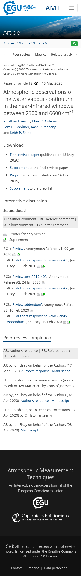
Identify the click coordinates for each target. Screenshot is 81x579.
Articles (9, 43)
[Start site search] (74, 43)
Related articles (62, 54)
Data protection (56, 568)
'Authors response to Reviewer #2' (41, 288)
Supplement (19, 167)
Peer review (21, 54)
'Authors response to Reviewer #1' (41, 260)
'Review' (18, 248)
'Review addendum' (27, 304)
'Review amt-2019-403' (29, 276)
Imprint (33, 568)
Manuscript (61, 371)
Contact (16, 568)
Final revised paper (24, 154)
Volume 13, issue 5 (33, 43)
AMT (52, 7)
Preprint (16, 175)
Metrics (40, 54)
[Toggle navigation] (72, 8)
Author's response (35, 371)
